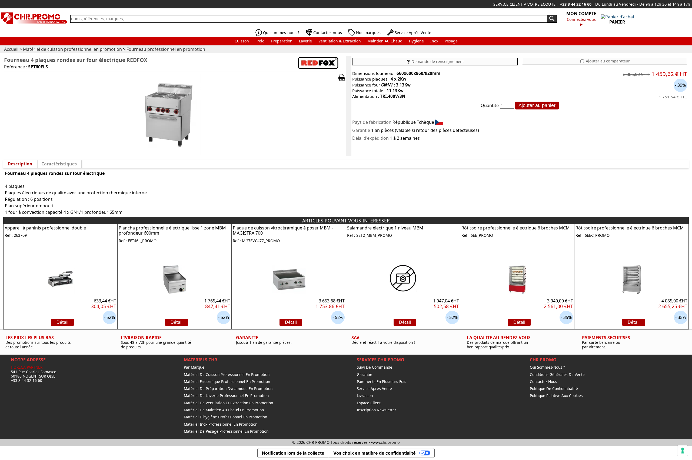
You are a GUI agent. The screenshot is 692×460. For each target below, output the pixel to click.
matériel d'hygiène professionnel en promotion (225, 417)
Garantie (364, 374)
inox (434, 41)
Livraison (365, 396)
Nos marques (368, 32)
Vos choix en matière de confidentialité (374, 453)
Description (20, 164)
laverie (305, 41)
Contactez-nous (327, 32)
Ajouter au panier (536, 105)
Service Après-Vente (413, 32)
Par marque (194, 367)
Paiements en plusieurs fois (381, 381)
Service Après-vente (374, 388)
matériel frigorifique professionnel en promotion (227, 381)
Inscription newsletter (376, 410)
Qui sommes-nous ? (281, 32)
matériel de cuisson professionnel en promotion (227, 374)
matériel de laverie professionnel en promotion (226, 396)
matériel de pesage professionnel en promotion (226, 431)
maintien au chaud (384, 41)
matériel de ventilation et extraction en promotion (228, 403)
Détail (62, 322)
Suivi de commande (374, 367)
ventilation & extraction (339, 41)
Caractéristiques (59, 164)
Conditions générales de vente (557, 374)
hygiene (416, 41)
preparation (281, 41)
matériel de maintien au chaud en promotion (224, 410)
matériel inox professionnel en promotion (220, 424)
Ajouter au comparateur (607, 61)
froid (260, 41)
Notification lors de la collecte (293, 453)
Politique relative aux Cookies (556, 396)
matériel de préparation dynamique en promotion (228, 388)
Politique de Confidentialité (554, 388)
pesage (451, 41)
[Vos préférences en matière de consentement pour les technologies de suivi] (682, 450)
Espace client (369, 403)
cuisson (242, 41)
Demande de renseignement (437, 61)
